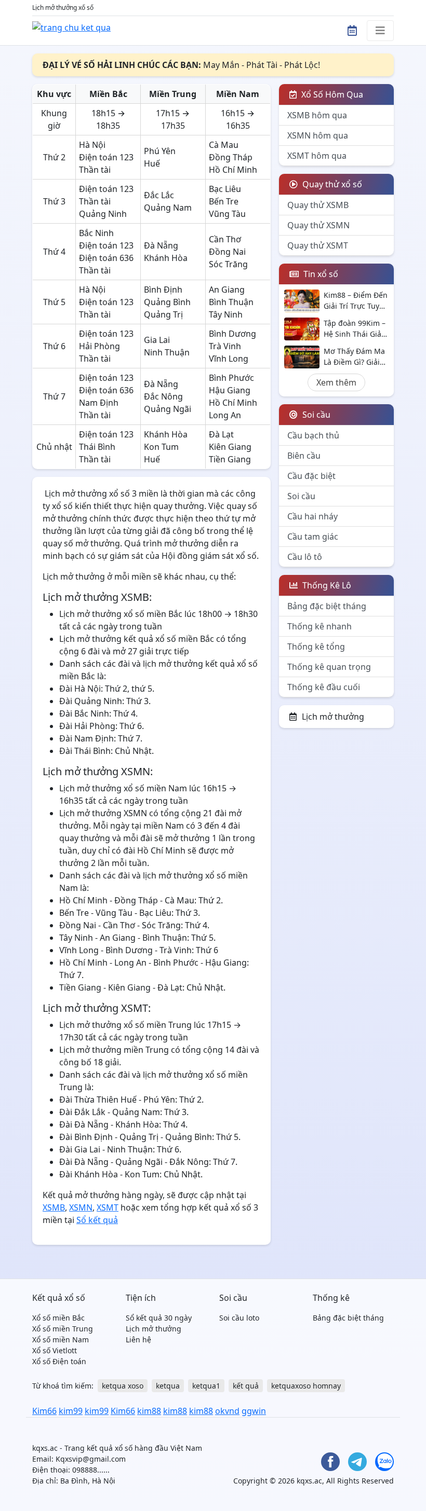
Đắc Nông (163, 396)
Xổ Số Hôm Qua (331, 94)
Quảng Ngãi (167, 409)
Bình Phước (231, 377)
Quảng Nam (168, 207)
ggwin (254, 1411)
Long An (225, 415)
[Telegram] (357, 1461)
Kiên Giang (230, 446)
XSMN (80, 1207)
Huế (152, 163)
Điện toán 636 (106, 258)
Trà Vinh (225, 346)
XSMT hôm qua (317, 155)
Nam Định (98, 402)
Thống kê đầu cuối (323, 687)
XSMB (54, 1207)
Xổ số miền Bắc (58, 1318)
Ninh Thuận (167, 352)
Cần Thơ (225, 239)
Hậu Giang (229, 390)
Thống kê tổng (316, 646)
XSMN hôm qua (317, 135)
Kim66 (44, 1411)
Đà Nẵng (161, 245)
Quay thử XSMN (318, 225)
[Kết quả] (71, 26)
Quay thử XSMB (318, 205)
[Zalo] (384, 1461)
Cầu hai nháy (312, 516)
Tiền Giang (230, 459)
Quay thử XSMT (317, 245)
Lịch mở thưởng (333, 716)
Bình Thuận (231, 302)
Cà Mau (223, 144)
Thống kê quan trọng (329, 666)
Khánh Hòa (166, 258)
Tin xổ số (319, 274)
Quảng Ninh (103, 213)
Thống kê (331, 1297)
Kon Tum (161, 446)
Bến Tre (223, 201)
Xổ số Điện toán (59, 1361)
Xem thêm (336, 382)
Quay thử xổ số (331, 184)
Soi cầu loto (239, 1318)
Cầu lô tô (304, 556)
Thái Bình (97, 446)
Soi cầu (301, 496)
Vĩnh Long (228, 358)
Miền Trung (172, 94)
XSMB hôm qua (317, 115)
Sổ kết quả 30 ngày (159, 1318)
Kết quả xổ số (58, 1297)
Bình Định (163, 289)
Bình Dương (232, 333)
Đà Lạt (221, 434)
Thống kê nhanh (319, 626)
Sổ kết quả (97, 1220)
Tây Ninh (226, 314)
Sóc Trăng (228, 264)
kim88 (149, 1411)
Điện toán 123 (106, 157)
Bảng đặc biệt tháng (326, 606)
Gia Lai (157, 340)
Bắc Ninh (96, 233)
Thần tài (95, 169)
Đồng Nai (227, 251)
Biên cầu (304, 455)
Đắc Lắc (159, 195)
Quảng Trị (163, 314)
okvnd (227, 1411)
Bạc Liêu (225, 189)
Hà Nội (92, 144)
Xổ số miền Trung (62, 1329)
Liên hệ (138, 1339)
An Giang (227, 289)
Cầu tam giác (312, 536)
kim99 (71, 1411)
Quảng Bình (167, 302)
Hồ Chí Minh (233, 169)
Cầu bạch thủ (313, 435)
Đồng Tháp (230, 157)
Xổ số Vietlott (54, 1350)
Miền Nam (237, 94)
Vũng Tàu (227, 213)
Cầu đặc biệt (311, 476)
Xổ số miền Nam (60, 1339)
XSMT (107, 1207)
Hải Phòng (99, 346)
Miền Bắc (108, 94)
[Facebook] (330, 1461)
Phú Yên (160, 151)
